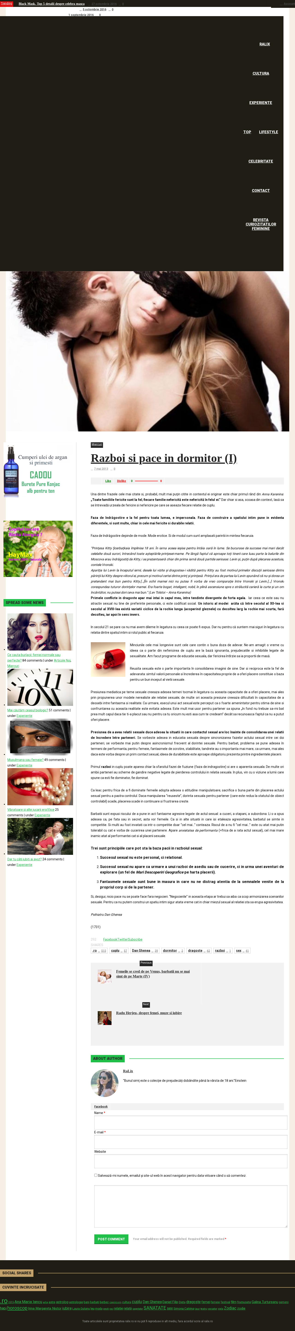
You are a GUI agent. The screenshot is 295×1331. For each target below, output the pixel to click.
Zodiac (230, 1308)
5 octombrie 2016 (94, 9)
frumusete (244, 1302)
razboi (223, 950)
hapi (3, 1308)
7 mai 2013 (101, 468)
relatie (118, 1308)
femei (205, 1302)
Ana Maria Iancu (28, 1301)
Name (99, 1113)
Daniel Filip (170, 1302)
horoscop (17, 1308)
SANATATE (155, 1308)
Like (108, 481)
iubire (67, 1308)
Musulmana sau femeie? (25, 760)
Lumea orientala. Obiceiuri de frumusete (47, 9)
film (233, 1302)
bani (86, 1302)
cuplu (119, 950)
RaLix (128, 1071)
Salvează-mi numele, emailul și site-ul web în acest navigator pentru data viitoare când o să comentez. (172, 1175)
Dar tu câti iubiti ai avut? (24, 859)
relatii (128, 1308)
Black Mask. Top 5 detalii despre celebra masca (52, 4)
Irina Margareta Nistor (45, 1308)
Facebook (101, 1106)
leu (92, 1308)
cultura (126, 1302)
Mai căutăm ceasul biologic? (27, 710)
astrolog (62, 1302)
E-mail (100, 1132)
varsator (212, 1308)
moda (99, 1308)
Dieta (182, 1302)
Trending (6, 3)
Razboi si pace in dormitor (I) (164, 458)
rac (111, 1308)
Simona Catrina (184, 1308)
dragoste (199, 950)
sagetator (138, 1308)
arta (45, 1302)
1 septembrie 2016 (81, 15)
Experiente (24, 716)
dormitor (173, 950)
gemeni (284, 1302)
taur (197, 1308)
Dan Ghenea (145, 950)
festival (225, 1302)
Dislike (121, 481)
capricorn (115, 1302)
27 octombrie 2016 (104, 4)
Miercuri (97, 444)
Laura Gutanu (81, 1308)
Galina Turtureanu (265, 1302)
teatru (204, 1308)
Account (289, 3)
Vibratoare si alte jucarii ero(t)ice (30, 809)
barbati (94, 1302)
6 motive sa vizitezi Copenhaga (40, 15)
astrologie (76, 1302)
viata (220, 1308)
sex (242, 950)
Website (100, 1151)
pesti (106, 1308)
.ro (99, 950)
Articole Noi (62, 660)
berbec (104, 1302)
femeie (215, 1302)
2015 (11, 1302)
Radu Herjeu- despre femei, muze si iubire (149, 1013)
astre (52, 1302)
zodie (241, 1308)
